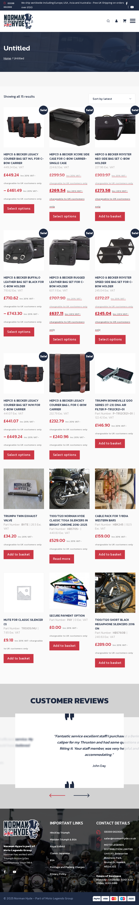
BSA (52, 860)
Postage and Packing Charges (67, 867)
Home (7, 58)
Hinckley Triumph (60, 833)
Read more (61, 558)
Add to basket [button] (110, 216)
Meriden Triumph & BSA (63, 839)
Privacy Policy (58, 874)
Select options (19, 208)
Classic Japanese (60, 853)
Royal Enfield (57, 846)
